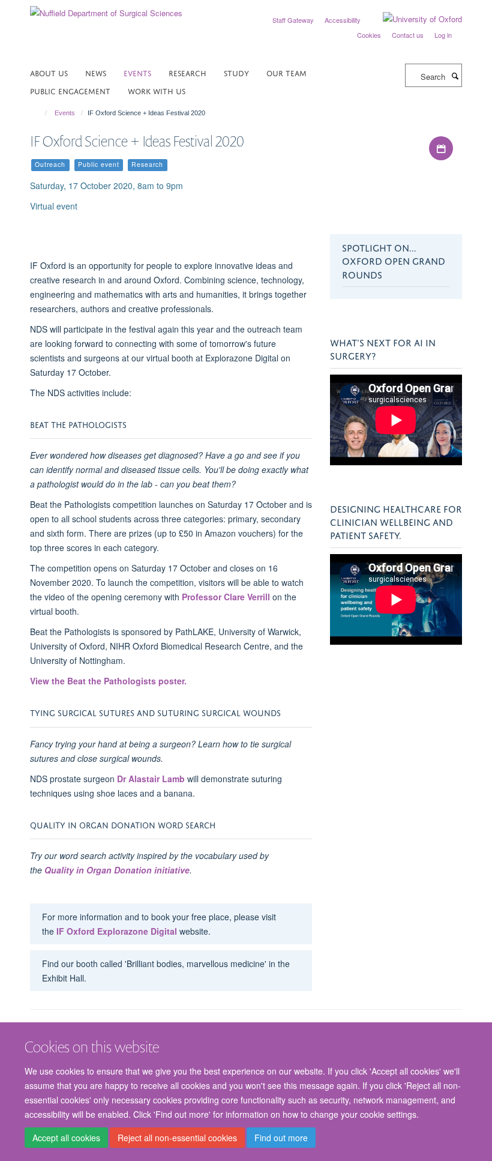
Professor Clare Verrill (226, 597)
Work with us (156, 90)
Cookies (369, 35)
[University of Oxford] (413, 19)
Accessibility (343, 20)
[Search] (454, 75)
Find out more (281, 1138)
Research (187, 72)
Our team (286, 72)
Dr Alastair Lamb (151, 779)
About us (49, 72)
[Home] (40, 112)
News (95, 72)
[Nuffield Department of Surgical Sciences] (106, 8)
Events (137, 72)
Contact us (408, 35)
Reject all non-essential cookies (177, 1138)
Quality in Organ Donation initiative (117, 870)
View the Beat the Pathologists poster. (108, 681)
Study (236, 72)
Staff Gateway (293, 20)
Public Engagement (70, 90)
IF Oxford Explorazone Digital (116, 931)
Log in (443, 35)
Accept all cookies (66, 1138)
